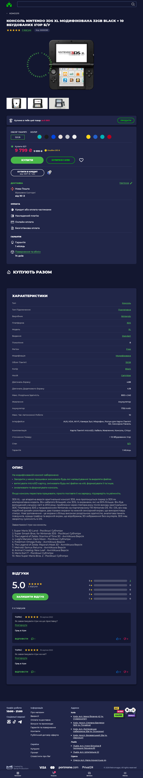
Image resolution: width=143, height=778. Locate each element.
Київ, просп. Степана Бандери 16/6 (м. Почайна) (88, 724)
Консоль (126, 303)
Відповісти (21, 639)
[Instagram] (9, 722)
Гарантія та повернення (43, 727)
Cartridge (126, 375)
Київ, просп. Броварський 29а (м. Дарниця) (90, 736)
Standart (126, 336)
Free (128, 349)
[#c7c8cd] (67, 137)
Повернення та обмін (28, 252)
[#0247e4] (53, 137)
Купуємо (35, 749)
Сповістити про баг (41, 756)
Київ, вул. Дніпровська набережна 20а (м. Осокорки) (88, 730)
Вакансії (35, 716)
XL (129, 329)
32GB (128, 362)
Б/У (129, 443)
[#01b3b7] (102, 137)
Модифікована (123, 356)
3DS (129, 323)
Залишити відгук (30, 596)
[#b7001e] (109, 137)
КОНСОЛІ (14, 13)
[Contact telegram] (20, 722)
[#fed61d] (88, 137)
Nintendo (126, 316)
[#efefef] (74, 137)
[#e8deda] (60, 137)
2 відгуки (26, 30)
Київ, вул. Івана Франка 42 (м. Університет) (88, 717)
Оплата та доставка (40, 720)
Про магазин (37, 712)
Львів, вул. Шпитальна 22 (86, 752)
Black (128, 369)
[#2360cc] (95, 137)
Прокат (34, 752)
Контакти (35, 731)
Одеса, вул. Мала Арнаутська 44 (89, 760)
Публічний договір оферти (45, 735)
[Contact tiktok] (15, 722)
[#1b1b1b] (46, 137)
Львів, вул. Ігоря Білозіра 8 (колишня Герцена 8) (87, 747)
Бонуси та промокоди (42, 724)
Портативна (124, 309)
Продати (126, 120)
